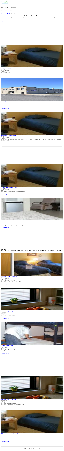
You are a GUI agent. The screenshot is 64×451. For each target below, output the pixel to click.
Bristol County (3, 21)
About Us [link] (6, 7)
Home (1, 13)
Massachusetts (7, 13)
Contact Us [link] (11, 10)
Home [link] (2, 7)
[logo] (4, 2)
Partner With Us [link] (13, 7)
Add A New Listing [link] (4, 10)
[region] (32, 34)
